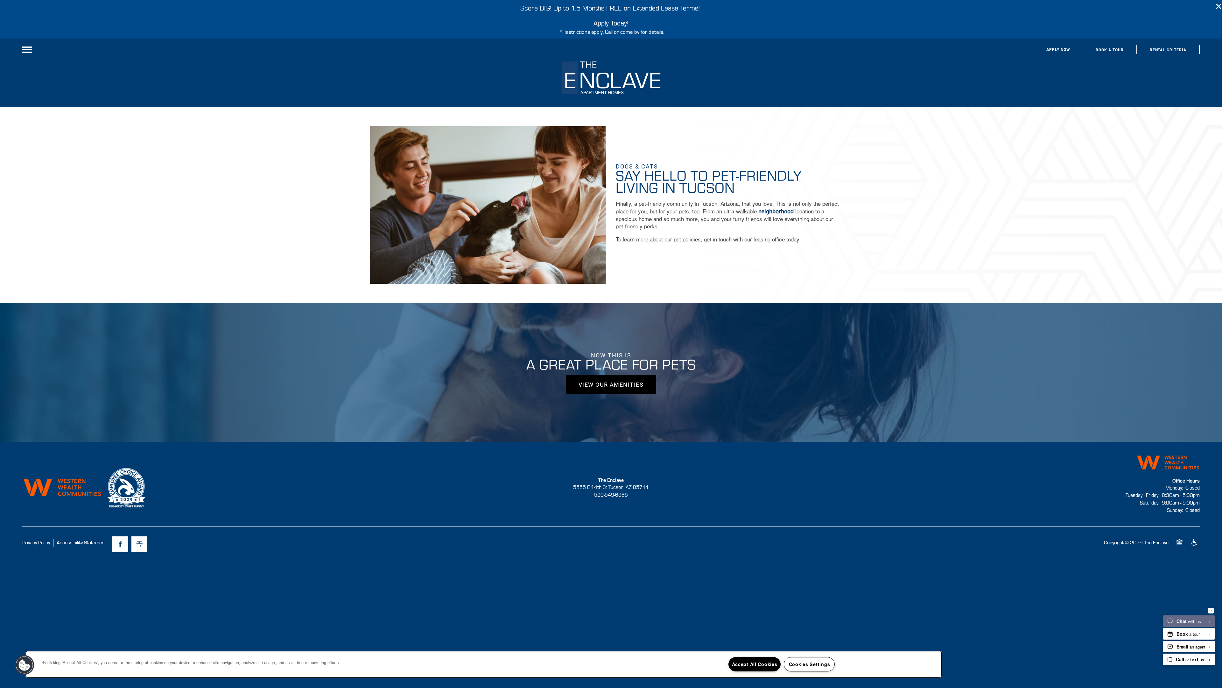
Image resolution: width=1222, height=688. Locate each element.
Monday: (1174, 487)
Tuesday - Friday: (1142, 495)
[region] (483, 664)
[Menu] (27, 50)
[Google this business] (139, 544)
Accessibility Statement (81, 542)
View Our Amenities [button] (611, 384)
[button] (1219, 6)
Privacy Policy (36, 542)
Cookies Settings (809, 664)
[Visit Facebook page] (120, 544)
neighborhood (776, 211)
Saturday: (1149, 502)
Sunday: (1175, 510)
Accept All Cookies (754, 664)
